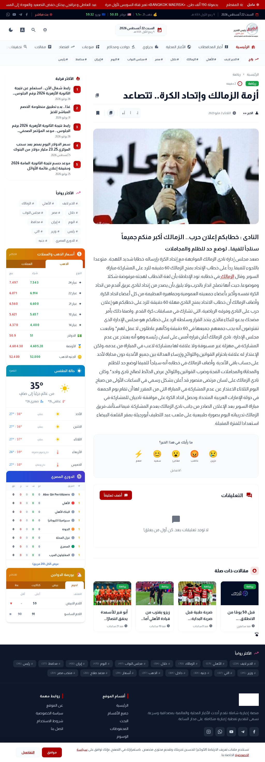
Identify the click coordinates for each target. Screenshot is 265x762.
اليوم (115, 59)
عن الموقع (54, 705)
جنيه (43, 240)
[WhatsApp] (8, 14)
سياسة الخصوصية (49, 713)
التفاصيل (27, 752)
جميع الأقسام (118, 713)
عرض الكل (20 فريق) (45, 563)
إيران (98, 59)
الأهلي (211, 59)
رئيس (63, 59)
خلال (175, 59)
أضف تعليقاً (116, 495)
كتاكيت (36, 585)
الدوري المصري (67, 240)
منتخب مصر (62, 673)
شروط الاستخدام (50, 721)
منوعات (91, 46)
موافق (52, 752)
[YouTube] (14, 14)
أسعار (125, 673)
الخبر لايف (231, 59)
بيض (55, 585)
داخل (176, 673)
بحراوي (151, 46)
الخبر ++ (251, 113)
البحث (124, 721)
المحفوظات (119, 729)
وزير (55, 231)
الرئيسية (246, 47)
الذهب (64, 264)
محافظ (81, 59)
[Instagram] (208, 731)
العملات (26, 264)
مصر (159, 59)
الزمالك (192, 59)
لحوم (74, 585)
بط (16, 585)
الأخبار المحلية (178, 46)
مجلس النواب (137, 59)
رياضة (237, 74)
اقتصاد (67, 46)
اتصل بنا (57, 729)
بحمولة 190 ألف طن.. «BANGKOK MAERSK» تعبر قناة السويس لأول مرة (151, 5)
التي (38, 231)
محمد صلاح (95, 673)
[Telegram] (20, 14)
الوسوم (122, 736)
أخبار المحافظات (213, 46)
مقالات (43, 46)
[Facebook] (26, 14)
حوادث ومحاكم (121, 46)
